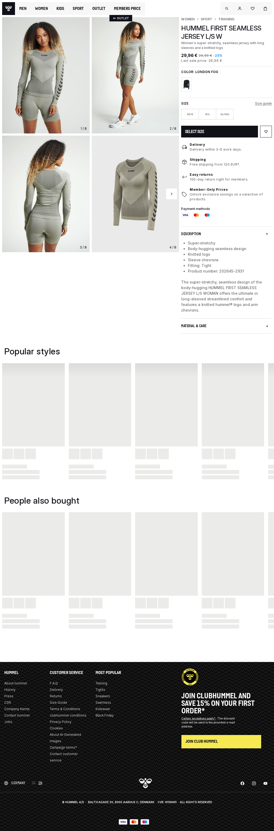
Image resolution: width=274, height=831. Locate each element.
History (10, 690)
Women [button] (41, 8)
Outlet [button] (98, 8)
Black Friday (105, 715)
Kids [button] (60, 8)
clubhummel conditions (68, 715)
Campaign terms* (63, 747)
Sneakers (103, 696)
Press (8, 696)
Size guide (263, 103)
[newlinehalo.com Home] (8, 8)
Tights (100, 690)
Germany (18, 783)
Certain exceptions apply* (198, 718)
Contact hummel (17, 715)
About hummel (15, 683)
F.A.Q (54, 683)
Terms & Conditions (65, 709)
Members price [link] (127, 8)
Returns (56, 696)
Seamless (103, 702)
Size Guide (58, 702)
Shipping (198, 160)
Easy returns (201, 175)
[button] (226, 8)
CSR (7, 702)
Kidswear (103, 709)
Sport (206, 19)
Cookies (56, 728)
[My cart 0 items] (265, 8)
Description (191, 234)
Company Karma (16, 709)
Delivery (197, 145)
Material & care (194, 326)
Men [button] (22, 8)
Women (188, 19)
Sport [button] (78, 8)
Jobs (8, 722)
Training (226, 19)
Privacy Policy (60, 722)
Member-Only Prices (209, 189)
